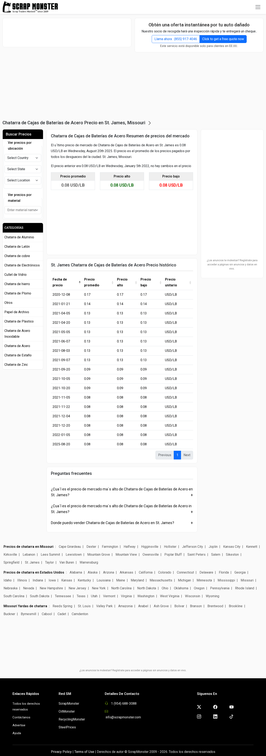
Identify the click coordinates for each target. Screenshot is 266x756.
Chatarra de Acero (17, 346)
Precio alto (122, 282)
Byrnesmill (28, 614)
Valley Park (104, 606)
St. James (32, 562)
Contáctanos (21, 717)
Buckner (9, 614)
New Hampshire (51, 588)
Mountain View (126, 555)
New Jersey (77, 588)
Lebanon (29, 555)
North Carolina (121, 588)
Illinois (22, 580)
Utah (94, 596)
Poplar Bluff (173, 555)
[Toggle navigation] (258, 7)
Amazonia (125, 606)
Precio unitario (171, 282)
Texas (81, 596)
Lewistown (74, 555)
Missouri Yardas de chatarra (25, 606)
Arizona (108, 572)
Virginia (126, 596)
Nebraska (10, 588)
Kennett (251, 547)
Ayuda (16, 733)
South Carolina (14, 596)
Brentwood (215, 606)
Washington (145, 596)
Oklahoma (181, 588)
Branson (196, 606)
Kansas (66, 580)
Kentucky (84, 580)
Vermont (109, 596)
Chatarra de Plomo (17, 293)
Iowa (52, 580)
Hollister (170, 547)
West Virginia (169, 596)
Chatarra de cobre (17, 256)
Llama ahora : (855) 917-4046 (175, 39)
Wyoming (212, 596)
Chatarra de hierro (17, 284)
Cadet (62, 614)
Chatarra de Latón (17, 247)
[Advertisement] (67, 32)
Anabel (143, 606)
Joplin (213, 547)
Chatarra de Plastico (19, 321)
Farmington (110, 547)
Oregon (199, 588)
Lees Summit (50, 555)
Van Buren (66, 562)
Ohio (165, 588)
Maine (120, 580)
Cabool (47, 614)
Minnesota (204, 580)
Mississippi (226, 580)
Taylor (49, 562)
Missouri (247, 580)
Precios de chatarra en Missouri (28, 547)
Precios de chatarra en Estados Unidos (34, 572)
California (146, 572)
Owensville (151, 555)
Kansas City (231, 547)
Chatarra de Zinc (16, 365)
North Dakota (146, 588)
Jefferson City (192, 547)
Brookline (236, 606)
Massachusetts (161, 580)
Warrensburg (89, 562)
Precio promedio (91, 282)
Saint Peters (196, 555)
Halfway (129, 547)
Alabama (76, 572)
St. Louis (84, 606)
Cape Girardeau (70, 547)
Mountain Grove (98, 555)
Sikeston (232, 555)
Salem (215, 555)
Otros (8, 303)
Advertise (18, 725)
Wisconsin (192, 596)
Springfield (11, 562)
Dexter (91, 547)
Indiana (38, 580)
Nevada (28, 588)
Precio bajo (145, 282)
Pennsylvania (219, 588)
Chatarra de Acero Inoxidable (17, 334)
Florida (224, 572)
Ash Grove (161, 606)
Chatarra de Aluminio (19, 237)
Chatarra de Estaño (18, 355)
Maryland (137, 580)
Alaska (92, 572)
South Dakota (39, 596)
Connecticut (185, 572)
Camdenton (80, 614)
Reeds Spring (62, 606)
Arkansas (126, 572)
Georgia (240, 572)
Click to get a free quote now (223, 39)
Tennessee (63, 596)
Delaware (206, 572)
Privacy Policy (61, 752)
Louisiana (104, 580)
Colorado (164, 572)
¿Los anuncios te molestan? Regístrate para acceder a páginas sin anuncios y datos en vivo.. (232, 264)
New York (99, 588)
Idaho (8, 580)
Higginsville (149, 547)
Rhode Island (244, 588)
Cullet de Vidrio (15, 275)
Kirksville (10, 555)
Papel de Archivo (16, 312)
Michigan (184, 580)
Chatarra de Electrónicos (22, 265)
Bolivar (179, 606)
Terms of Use (84, 752)
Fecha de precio (60, 282)
